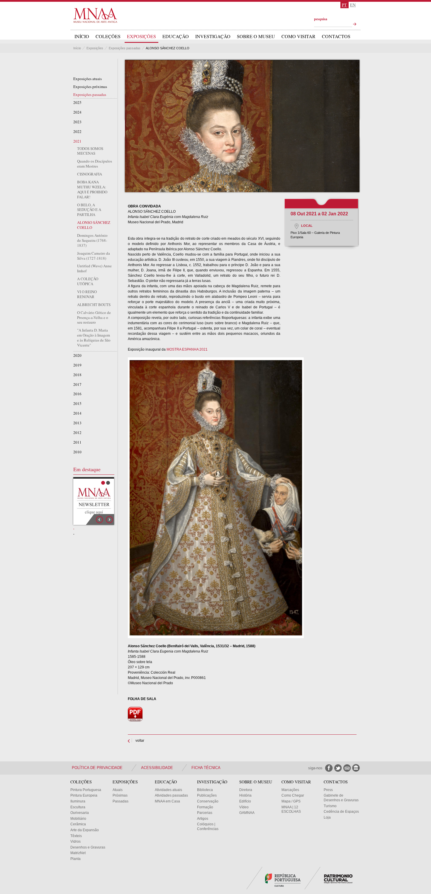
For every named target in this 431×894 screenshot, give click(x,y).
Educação (175, 36)
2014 (77, 413)
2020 (77, 355)
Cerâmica (78, 824)
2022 (77, 131)
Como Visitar (298, 36)
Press (328, 790)
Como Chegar (292, 795)
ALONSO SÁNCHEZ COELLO (93, 225)
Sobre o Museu (256, 36)
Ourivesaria (79, 813)
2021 (77, 141)
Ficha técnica (205, 767)
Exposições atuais (87, 78)
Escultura (77, 807)
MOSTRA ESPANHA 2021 (187, 349)
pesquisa (320, 18)
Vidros (75, 841)
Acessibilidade (157, 767)
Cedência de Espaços (341, 811)
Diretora (245, 790)
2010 (77, 451)
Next (109, 519)
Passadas (120, 801)
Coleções (108, 36)
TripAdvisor (347, 768)
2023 (77, 121)
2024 (77, 112)
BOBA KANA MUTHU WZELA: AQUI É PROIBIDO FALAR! (92, 190)
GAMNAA (246, 813)
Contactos (336, 36)
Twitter (338, 768)
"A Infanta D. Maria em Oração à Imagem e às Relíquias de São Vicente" (94, 338)
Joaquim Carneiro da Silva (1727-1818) (93, 256)
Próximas (120, 795)
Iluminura (77, 801)
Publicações (207, 795)
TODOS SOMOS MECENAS (90, 151)
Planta (75, 859)
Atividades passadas (171, 795)
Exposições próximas (90, 86)
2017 (77, 384)
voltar (139, 740)
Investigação (212, 36)
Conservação (207, 801)
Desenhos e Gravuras (87, 847)
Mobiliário (78, 819)
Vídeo (244, 807)
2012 (77, 432)
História (245, 795)
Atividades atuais (168, 790)
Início (81, 36)
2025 (77, 102)
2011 (77, 442)
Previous (99, 519)
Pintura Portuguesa (85, 790)
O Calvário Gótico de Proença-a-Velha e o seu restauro (94, 317)
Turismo (330, 806)
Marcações (290, 790)
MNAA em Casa (167, 801)
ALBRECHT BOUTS (94, 304)
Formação (205, 807)
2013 (77, 422)
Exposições (141, 36)
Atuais (118, 790)
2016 (77, 393)
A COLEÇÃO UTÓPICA (87, 281)
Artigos (202, 819)
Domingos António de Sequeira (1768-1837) (92, 240)
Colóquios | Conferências (207, 826)
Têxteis (76, 836)
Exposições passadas (124, 48)
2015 (77, 403)
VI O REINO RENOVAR (87, 294)
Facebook (329, 768)
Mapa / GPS (291, 801)
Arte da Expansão (84, 830)
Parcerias (204, 813)
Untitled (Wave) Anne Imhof (94, 268)
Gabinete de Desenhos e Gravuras (341, 797)
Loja (327, 817)
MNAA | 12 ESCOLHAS (291, 809)
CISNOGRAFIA (89, 174)
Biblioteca (205, 790)
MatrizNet (78, 853)
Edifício (245, 801)
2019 (77, 365)
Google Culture (356, 768)
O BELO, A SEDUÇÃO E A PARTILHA (89, 209)
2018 (77, 374)
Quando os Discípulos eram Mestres (94, 164)
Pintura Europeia (83, 795)
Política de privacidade (97, 767)
